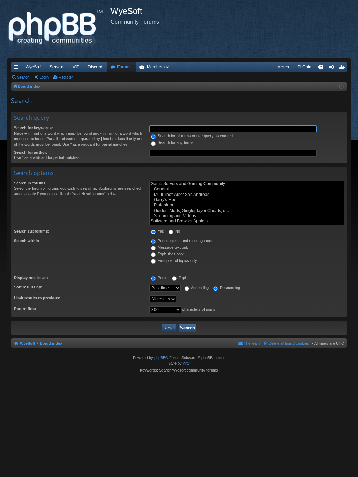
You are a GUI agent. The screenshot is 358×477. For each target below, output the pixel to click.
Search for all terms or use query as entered (195, 136)
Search (23, 77)
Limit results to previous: (37, 298)
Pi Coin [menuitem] (305, 67)
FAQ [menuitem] (323, 68)
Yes (160, 231)
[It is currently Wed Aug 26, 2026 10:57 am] (341, 87)
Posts (162, 278)
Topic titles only (170, 254)
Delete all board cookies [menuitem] (288, 343)
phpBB (159, 357)
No (177, 231)
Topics (184, 278)
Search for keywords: (33, 128)
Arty (186, 363)
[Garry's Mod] (246, 200)
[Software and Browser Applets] (246, 221)
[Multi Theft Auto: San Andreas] (246, 194)
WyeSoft (33, 67)
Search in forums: (30, 183)
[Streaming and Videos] (246, 216)
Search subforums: (31, 231)
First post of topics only (177, 260)
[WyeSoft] (58, 29)
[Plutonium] (246, 205)
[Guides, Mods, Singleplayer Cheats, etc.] (246, 210)
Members (156, 67)
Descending (229, 288)
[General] (246, 189)
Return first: (25, 309)
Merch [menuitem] (283, 67)
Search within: (27, 241)
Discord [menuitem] (95, 67)
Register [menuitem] (343, 68)
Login (44, 77)
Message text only (173, 247)
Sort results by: (28, 287)
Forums (124, 67)
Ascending (199, 288)
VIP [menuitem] (76, 67)
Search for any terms (175, 142)
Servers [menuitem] (57, 67)
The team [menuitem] (252, 343)
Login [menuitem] (333, 68)
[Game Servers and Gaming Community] (246, 183)
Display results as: (31, 278)
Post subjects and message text (184, 241)
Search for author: (31, 152)
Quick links (17, 68)
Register (66, 77)
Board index (51, 343)
